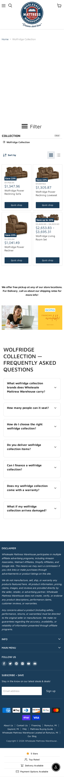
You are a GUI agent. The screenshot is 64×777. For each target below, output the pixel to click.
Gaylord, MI (13, 729)
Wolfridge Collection (18, 142)
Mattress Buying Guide (41, 729)
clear (57, 135)
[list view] (58, 155)
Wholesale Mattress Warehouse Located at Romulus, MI (30, 732)
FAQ (24, 729)
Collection (11, 136)
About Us (8, 725)
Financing (36, 725)
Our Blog (32, 736)
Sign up (50, 690)
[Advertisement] (32, 76)
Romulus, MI (50, 725)
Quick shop (16, 205)
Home (5, 39)
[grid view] (51, 155)
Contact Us (22, 725)
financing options (31, 477)
